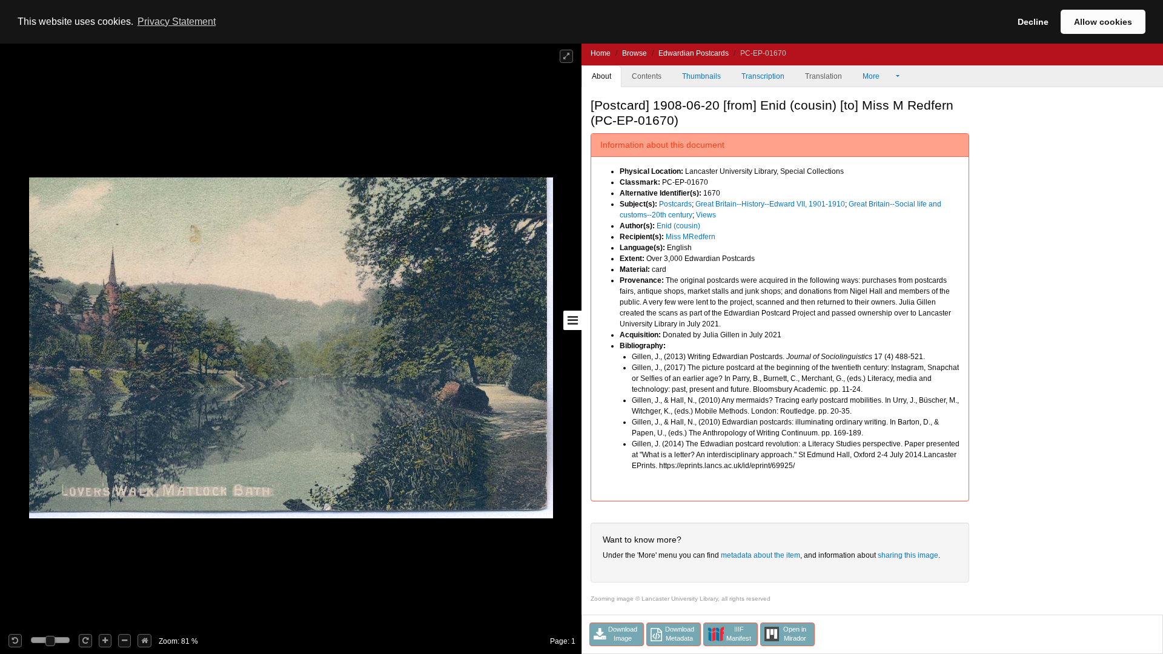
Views (706, 215)
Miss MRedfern (690, 237)
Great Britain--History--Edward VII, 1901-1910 (770, 204)
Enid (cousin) (678, 226)
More (872, 76)
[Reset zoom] (144, 640)
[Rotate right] (85, 640)
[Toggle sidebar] (572, 320)
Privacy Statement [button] (177, 21)
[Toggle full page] (566, 56)
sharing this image (908, 555)
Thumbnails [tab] (701, 76)
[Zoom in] (105, 640)
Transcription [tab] (762, 76)
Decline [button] (1033, 22)
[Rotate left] (15, 640)
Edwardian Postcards (693, 53)
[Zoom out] (124, 640)
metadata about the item (760, 555)
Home (601, 53)
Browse (634, 53)
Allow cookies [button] (1103, 22)
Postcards (675, 204)
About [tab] (601, 76)
